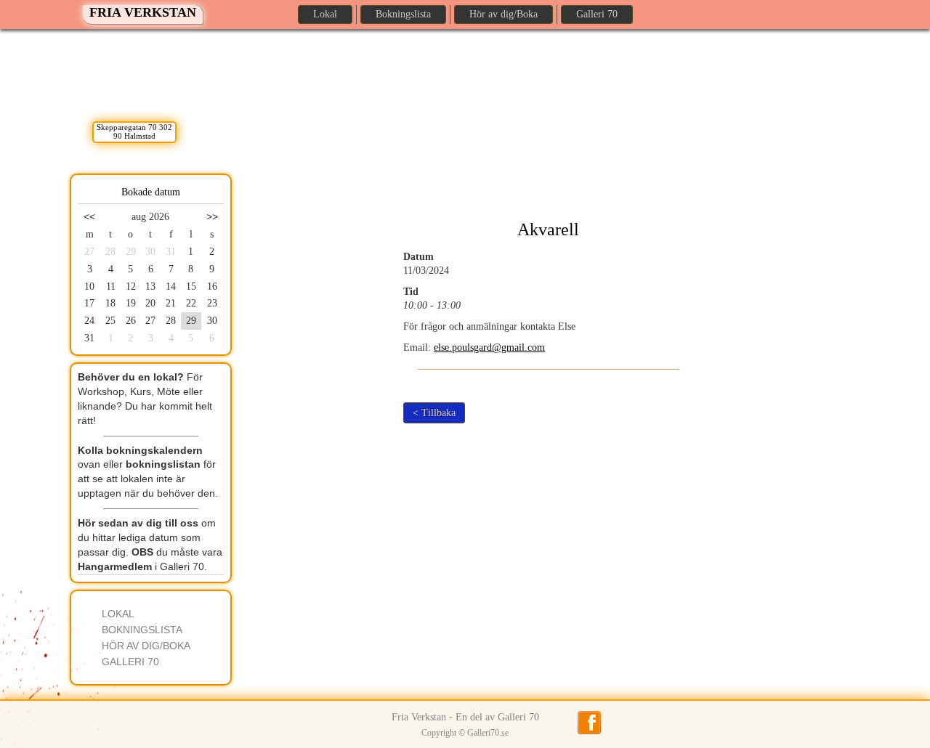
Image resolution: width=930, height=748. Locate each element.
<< (89, 216)
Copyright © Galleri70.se (465, 733)
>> (212, 216)
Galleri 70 (597, 14)
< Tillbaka (434, 412)
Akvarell (548, 229)
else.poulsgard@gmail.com (489, 347)
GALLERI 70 (130, 661)
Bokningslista (403, 14)
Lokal (325, 14)
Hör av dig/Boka (503, 14)
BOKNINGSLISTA (142, 629)
